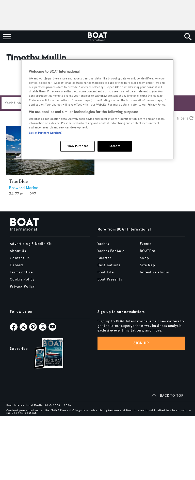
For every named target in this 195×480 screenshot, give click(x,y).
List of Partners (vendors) (45, 133)
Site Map (147, 265)
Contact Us (20, 258)
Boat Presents (110, 279)
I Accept (115, 146)
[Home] (97, 36)
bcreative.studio (154, 272)
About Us (18, 251)
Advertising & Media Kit (31, 244)
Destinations (109, 265)
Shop (144, 258)
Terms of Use (21, 272)
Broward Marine (23, 187)
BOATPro (147, 251)
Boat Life (106, 272)
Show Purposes (77, 146)
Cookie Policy (22, 279)
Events (146, 244)
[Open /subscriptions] (44, 354)
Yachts (103, 244)
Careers (17, 265)
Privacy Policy (22, 287)
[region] (97, 109)
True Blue (18, 181)
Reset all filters (174, 118)
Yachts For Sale (111, 251)
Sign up (141, 343)
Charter (104, 258)
